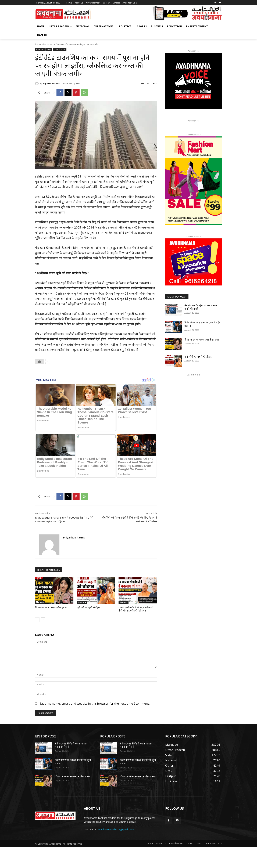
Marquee (40, 602)
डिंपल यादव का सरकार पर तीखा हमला (51, 607)
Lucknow (47, 44)
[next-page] (43, 619)
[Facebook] (215, 3)
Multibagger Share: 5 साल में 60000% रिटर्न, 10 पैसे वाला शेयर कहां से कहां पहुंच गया (64, 519)
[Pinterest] (76, 92)
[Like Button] (39, 361)
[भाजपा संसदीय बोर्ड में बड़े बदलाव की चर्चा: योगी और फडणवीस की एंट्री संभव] (138, 590)
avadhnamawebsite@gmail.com (116, 829)
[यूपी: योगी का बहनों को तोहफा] (96, 590)
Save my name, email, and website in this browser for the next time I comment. (95, 703)
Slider (49, 49)
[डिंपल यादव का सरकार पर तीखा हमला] (54, 590)
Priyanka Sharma (50, 83)
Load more (192, 374)
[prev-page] (37, 619)
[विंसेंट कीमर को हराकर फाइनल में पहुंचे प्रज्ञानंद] (173, 327)
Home (38, 44)
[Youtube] (220, 3)
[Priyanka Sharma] (37, 83)
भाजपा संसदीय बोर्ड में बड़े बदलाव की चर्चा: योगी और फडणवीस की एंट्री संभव (136, 609)
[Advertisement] (193, 407)
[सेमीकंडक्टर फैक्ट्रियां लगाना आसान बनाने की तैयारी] (173, 310)
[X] (68, 92)
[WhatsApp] (84, 92)
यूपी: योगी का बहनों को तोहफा (89, 607)
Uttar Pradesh (59, 49)
